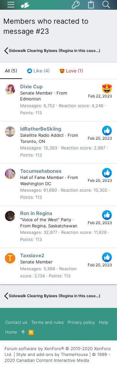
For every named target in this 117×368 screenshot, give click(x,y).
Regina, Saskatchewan (54, 225)
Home (11, 332)
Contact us (16, 322)
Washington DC (35, 183)
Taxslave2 (32, 255)
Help (103, 322)
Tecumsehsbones (40, 171)
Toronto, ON (32, 141)
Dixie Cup (31, 86)
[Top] (23, 332)
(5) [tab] (11, 70)
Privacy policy (81, 322)
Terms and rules (47, 322)
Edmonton (30, 98)
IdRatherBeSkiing (40, 129)
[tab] (38, 71)
